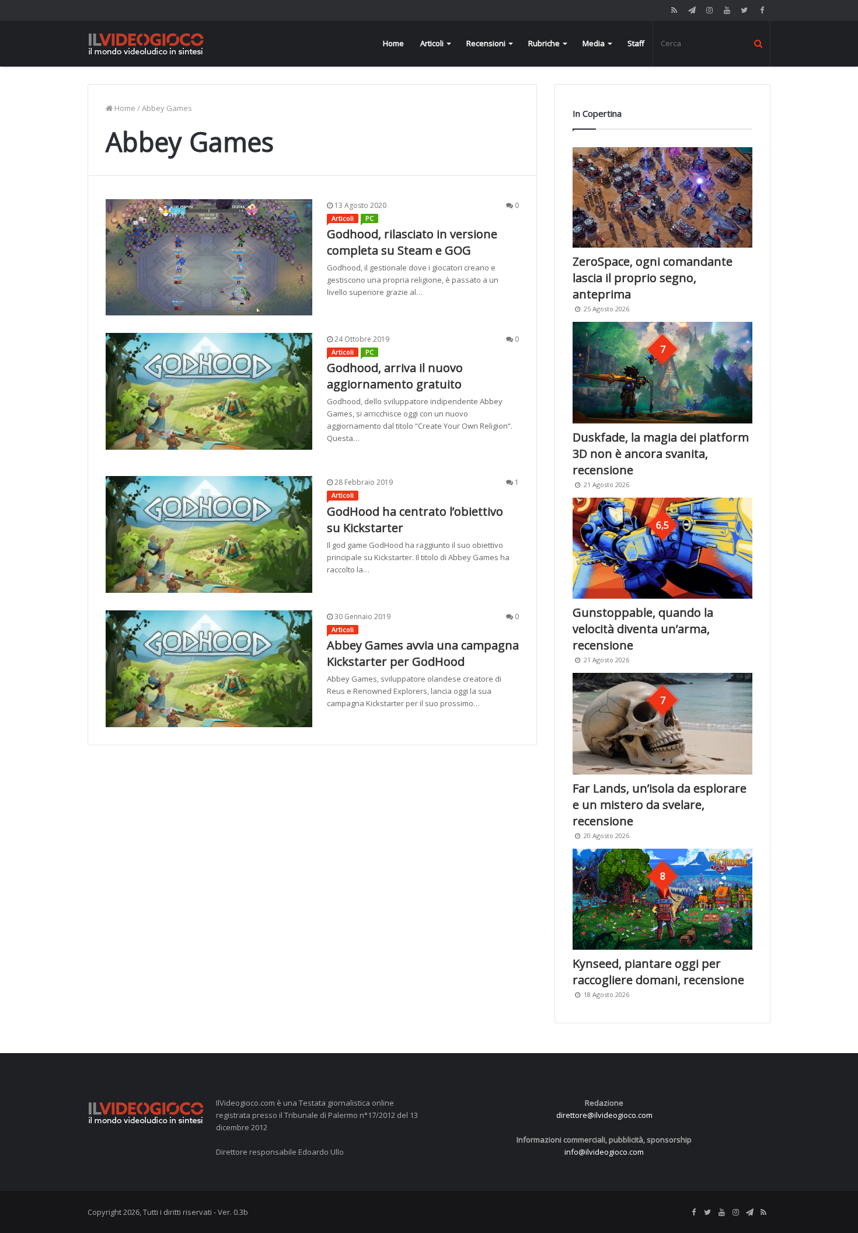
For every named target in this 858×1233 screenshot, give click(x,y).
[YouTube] (726, 10)
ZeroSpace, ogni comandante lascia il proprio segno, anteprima (653, 277)
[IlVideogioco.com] (146, 43)
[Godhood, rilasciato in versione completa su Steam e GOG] (209, 257)
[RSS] (674, 10)
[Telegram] (691, 10)
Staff (635, 43)
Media (594, 43)
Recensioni (485, 43)
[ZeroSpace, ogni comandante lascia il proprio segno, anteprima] (662, 197)
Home (393, 43)
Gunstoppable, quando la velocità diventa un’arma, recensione (643, 629)
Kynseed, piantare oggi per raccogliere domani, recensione (658, 972)
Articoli (432, 43)
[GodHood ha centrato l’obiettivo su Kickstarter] (209, 534)
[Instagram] (709, 10)
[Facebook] (761, 10)
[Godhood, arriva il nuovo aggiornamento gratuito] (209, 391)
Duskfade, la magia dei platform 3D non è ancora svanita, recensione (661, 453)
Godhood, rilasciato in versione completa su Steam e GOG (412, 242)
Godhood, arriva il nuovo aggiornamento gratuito (395, 376)
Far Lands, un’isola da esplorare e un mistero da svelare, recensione (660, 804)
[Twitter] (744, 10)
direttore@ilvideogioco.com (604, 1115)
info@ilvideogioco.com (604, 1152)
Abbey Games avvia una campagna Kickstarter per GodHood (423, 653)
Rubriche (544, 43)
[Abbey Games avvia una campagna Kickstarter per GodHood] (209, 668)
